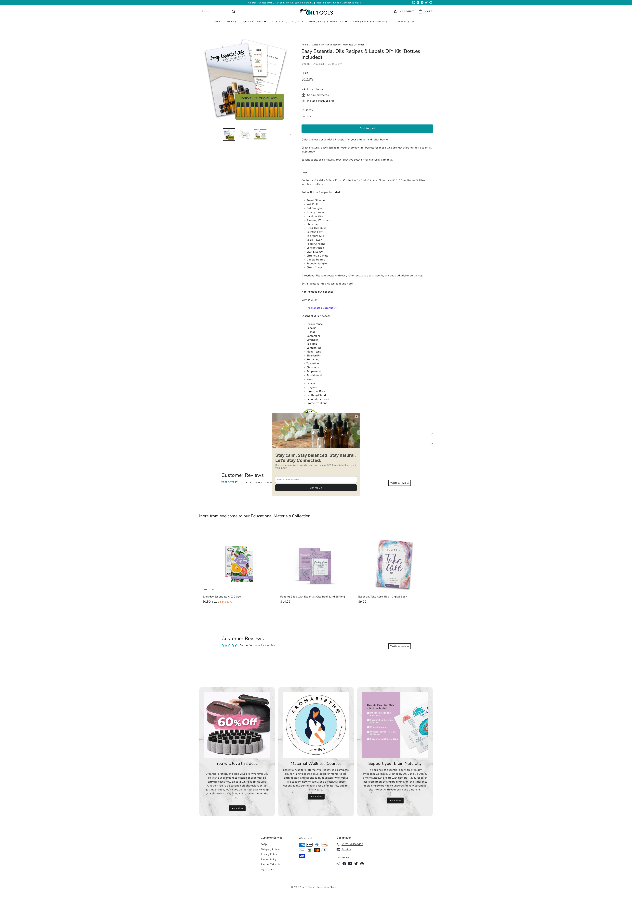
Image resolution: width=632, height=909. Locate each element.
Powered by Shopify (327, 887)
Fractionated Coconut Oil (321, 308)
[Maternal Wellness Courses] (316, 725)
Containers (253, 21)
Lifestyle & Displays (371, 21)
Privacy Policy (269, 854)
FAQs (264, 844)
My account (267, 869)
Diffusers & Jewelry (326, 21)
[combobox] (218, 11)
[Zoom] (244, 79)
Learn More (338, 2)
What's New (408, 21)
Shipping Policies (271, 849)
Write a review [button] (399, 483)
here (350, 283)
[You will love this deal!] (237, 725)
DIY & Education (286, 21)
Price (305, 73)
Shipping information (317, 434)
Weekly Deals (225, 21)
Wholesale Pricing (315, 444)
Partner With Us (270, 864)
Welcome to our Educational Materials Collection (338, 44)
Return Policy (268, 859)
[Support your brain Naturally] (395, 725)
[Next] (288, 134)
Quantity (307, 110)
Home (305, 44)
